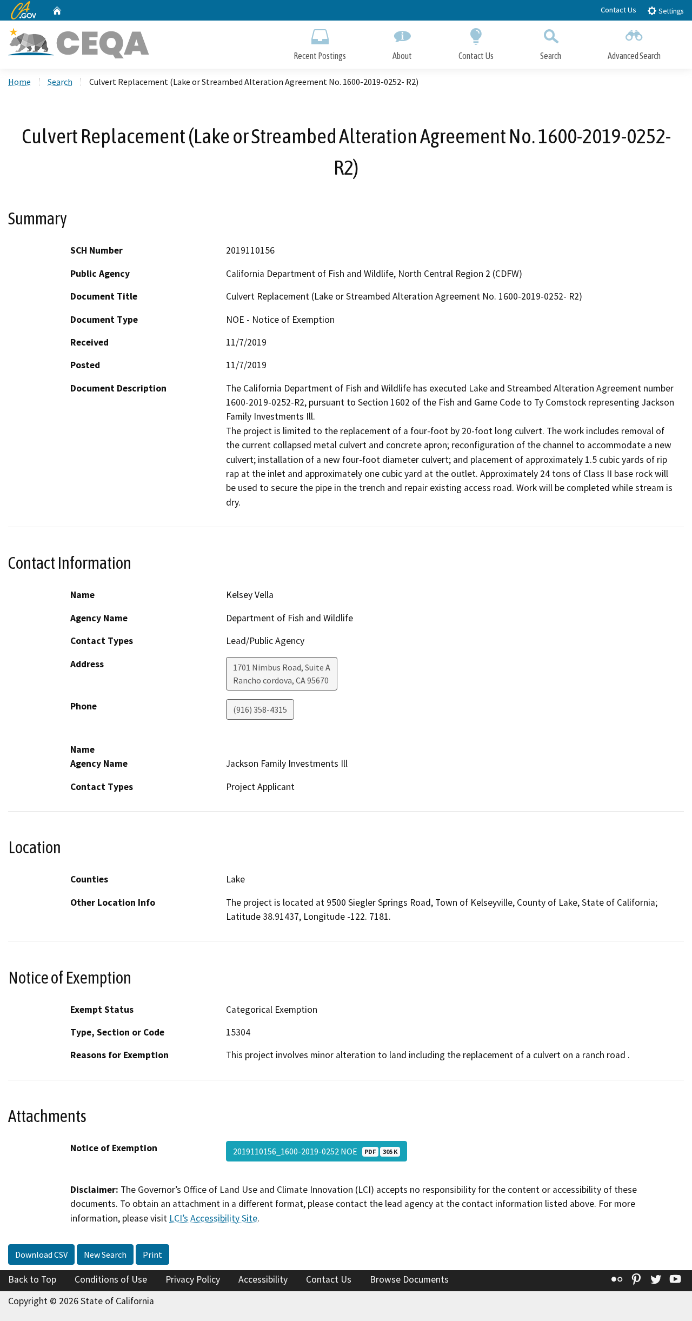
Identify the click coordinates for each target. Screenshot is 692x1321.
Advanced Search (634, 56)
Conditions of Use (111, 1279)
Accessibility (263, 1279)
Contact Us (618, 10)
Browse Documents (409, 1279)
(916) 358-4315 (260, 709)
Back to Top (32, 1279)
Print (152, 1254)
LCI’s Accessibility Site (213, 1218)
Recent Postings (320, 56)
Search (550, 56)
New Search (105, 1254)
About (402, 56)
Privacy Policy (192, 1279)
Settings (670, 11)
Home (19, 81)
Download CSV (41, 1254)
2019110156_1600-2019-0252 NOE (315, 1151)
